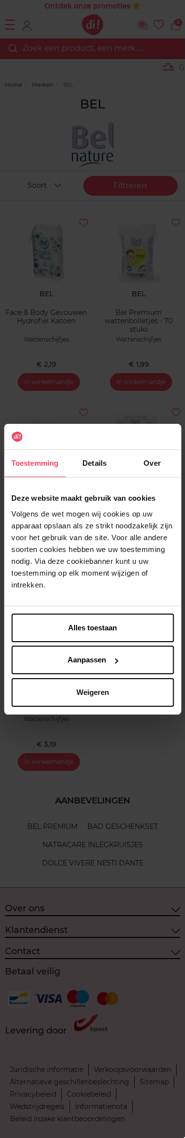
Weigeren (92, 692)
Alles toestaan (92, 627)
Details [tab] (94, 463)
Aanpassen (87, 659)
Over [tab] (152, 463)
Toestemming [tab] (34, 463)
